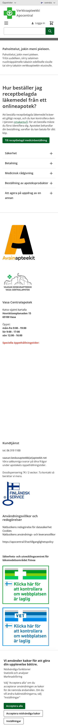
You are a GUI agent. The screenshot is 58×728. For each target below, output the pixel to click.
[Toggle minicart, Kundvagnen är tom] (51, 23)
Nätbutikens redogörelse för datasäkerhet (27, 527)
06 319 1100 (13, 450)
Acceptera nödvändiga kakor (23, 713)
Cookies (7, 530)
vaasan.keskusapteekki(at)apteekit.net (24, 457)
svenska (48, 2)
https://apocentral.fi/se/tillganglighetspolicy (27, 541)
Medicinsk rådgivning (19, 173)
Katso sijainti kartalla (14, 309)
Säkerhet (11, 153)
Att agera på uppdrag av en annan (23, 195)
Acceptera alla (14, 706)
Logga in (40, 23)
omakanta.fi (21, 122)
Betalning (11, 163)
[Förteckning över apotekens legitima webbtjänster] (29, 585)
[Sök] (50, 31)
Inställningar (13, 721)
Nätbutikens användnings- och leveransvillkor (29, 534)
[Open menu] (6, 23)
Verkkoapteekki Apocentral (28, 12)
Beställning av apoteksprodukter (26, 183)
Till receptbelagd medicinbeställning (26, 140)
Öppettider (7, 2)
